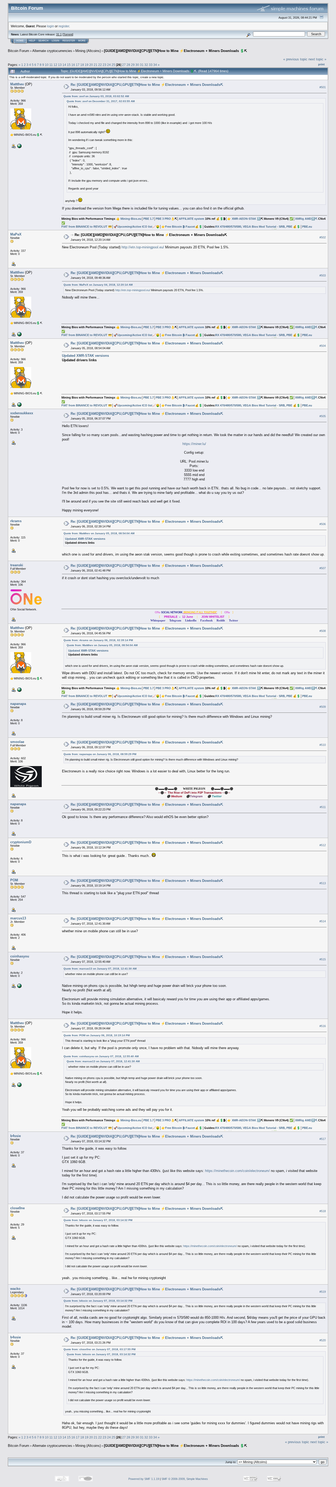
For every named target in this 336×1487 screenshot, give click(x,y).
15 (69, 64)
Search (43, 40)
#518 (322, 1211)
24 (109, 64)
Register (68, 40)
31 (142, 64)
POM (14, 880)
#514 (322, 921)
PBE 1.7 (148, 218)
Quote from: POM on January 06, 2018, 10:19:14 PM (97, 1035)
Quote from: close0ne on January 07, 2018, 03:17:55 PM (99, 1349)
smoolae (17, 742)
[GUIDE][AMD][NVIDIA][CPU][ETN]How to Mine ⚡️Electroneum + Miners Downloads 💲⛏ (175, 51)
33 (151, 64)
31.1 (59, 34)
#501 (322, 87)
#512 (322, 845)
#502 (322, 237)
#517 (322, 1138)
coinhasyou (19, 956)
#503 (322, 275)
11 (51, 64)
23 (104, 64)
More (82, 40)
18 (82, 64)
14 (64, 64)
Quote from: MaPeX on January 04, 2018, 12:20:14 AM (98, 284)
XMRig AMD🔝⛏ (306, 218)
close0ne (17, 1208)
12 (55, 64)
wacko (15, 1289)
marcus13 (18, 918)
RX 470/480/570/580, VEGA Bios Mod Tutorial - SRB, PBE (253, 226)
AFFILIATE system (191, 218)
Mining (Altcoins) (88, 51)
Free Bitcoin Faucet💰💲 (183, 226)
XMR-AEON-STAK (244, 218)
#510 (322, 744)
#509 (322, 706)
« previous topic (295, 59)
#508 (322, 630)
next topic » (317, 59)
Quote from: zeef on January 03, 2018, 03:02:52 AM (96, 96)
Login (55, 40)
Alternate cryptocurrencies (52, 51)
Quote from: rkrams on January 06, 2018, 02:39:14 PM (98, 640)
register (64, 26)
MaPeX (16, 234)
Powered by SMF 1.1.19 (143, 1478)
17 (78, 64)
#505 (322, 416)
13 (60, 64)
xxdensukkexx (21, 413)
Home (20, 40)
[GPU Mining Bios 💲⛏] (19, 145)
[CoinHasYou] (19, 985)
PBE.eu (307, 226)
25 (113, 64)
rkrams (16, 521)
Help (32, 40)
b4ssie (15, 1136)
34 (155, 64)
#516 (322, 1026)
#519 (322, 1291)
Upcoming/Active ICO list (134, 226)
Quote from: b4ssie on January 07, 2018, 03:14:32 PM (98, 1220)
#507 (322, 568)
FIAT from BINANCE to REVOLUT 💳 (86, 226)
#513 (322, 883)
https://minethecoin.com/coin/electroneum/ (237, 1171)
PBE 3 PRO (163, 218)
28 (128, 64)
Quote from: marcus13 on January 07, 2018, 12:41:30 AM (100, 968)
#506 (322, 524)
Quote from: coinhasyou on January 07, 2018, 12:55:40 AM (101, 1056)
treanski (16, 565)
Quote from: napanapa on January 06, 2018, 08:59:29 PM (100, 754)
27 (124, 64)
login (50, 26)
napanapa (18, 704)
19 (86, 64)
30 (137, 64)
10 (47, 64)
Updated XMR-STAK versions (85, 356)
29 (133, 64)
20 (91, 64)
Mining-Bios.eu (130, 218)
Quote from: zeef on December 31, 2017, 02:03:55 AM (101, 101)
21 (95, 64)
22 (100, 64)
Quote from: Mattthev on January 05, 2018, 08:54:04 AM (99, 533)
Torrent (67, 34)
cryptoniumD (20, 842)
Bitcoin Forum (18, 51)
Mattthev (17, 84)
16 (73, 64)
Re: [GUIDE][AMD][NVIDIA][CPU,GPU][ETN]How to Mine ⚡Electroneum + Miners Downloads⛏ (147, 85)
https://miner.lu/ (194, 444)
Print (321, 64)
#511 (323, 807)
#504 (322, 346)
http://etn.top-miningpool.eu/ (143, 247)
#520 (322, 1340)
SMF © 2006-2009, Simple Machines (184, 1478)
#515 (322, 959)
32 (146, 64)
